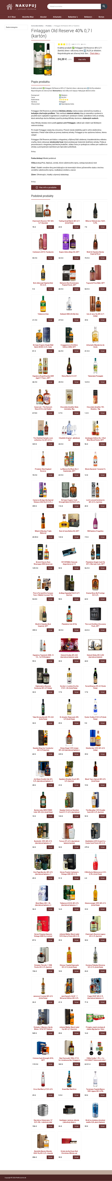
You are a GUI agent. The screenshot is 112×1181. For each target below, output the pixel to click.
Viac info (82, 59)
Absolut (43, 17)
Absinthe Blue (28, 17)
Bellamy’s (88, 17)
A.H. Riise (12, 17)
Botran (101, 17)
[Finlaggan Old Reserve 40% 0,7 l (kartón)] (42, 59)
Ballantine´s (73, 17)
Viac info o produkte (46, 187)
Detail (50, 227)
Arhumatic (57, 17)
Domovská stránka (37, 26)
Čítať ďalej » (95, 53)
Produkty (48, 26)
